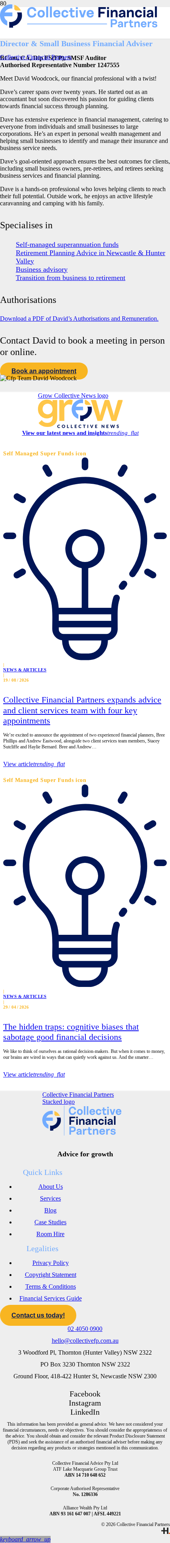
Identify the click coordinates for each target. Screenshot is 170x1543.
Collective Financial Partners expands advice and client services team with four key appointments (82, 710)
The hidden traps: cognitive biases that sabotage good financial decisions (71, 1032)
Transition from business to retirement (70, 278)
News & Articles (24, 669)
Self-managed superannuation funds (67, 244)
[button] (25, 1539)
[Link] (165, 1532)
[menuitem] (50, 1186)
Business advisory (42, 269)
